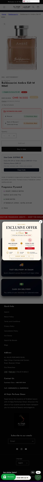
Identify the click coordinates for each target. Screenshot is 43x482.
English (27, 1)
